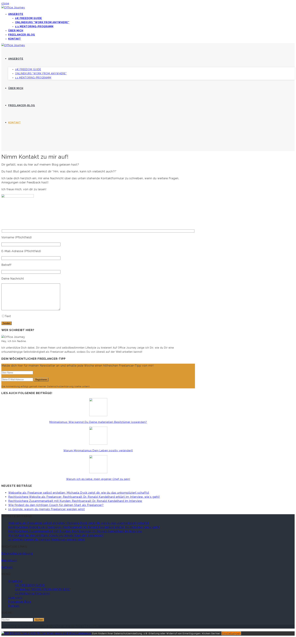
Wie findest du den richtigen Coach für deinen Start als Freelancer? (56, 505)
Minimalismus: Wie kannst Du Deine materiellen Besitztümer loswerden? (98, 422)
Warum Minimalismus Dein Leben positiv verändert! (98, 450)
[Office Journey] (13, 7)
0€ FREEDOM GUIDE (28, 18)
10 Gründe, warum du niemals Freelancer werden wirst (46, 509)
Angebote (15, 14)
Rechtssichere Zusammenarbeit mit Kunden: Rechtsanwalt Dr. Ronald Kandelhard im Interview (75, 501)
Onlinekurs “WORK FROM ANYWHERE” (42, 22)
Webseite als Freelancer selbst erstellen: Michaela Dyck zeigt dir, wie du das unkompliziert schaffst (78, 492)
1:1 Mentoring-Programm (34, 26)
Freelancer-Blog (21, 34)
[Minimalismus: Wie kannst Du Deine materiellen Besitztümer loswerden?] (98, 415)
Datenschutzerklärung (17, 553)
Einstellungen (231, 633)
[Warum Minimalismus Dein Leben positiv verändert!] (98, 443)
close (5, 3)
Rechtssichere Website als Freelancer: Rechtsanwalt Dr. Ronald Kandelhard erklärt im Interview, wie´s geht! (84, 496)
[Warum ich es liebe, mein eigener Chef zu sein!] (98, 472)
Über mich (15, 30)
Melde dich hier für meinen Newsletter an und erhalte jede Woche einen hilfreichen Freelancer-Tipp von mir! (77, 365)
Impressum (9, 560)
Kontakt (14, 38)
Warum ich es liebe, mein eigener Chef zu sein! (98, 479)
